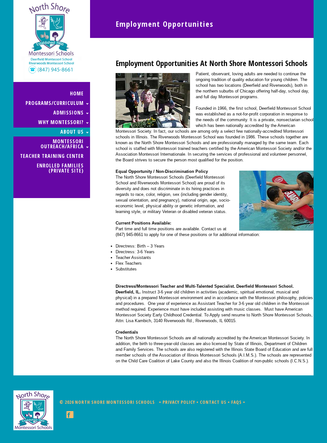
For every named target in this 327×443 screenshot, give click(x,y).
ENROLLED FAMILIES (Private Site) (60, 168)
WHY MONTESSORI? (61, 122)
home (77, 93)
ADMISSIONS (68, 112)
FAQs (236, 402)
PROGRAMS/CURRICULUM (55, 103)
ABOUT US (72, 131)
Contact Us (213, 402)
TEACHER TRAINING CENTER (52, 155)
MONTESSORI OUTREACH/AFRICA (62, 144)
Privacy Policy (179, 402)
